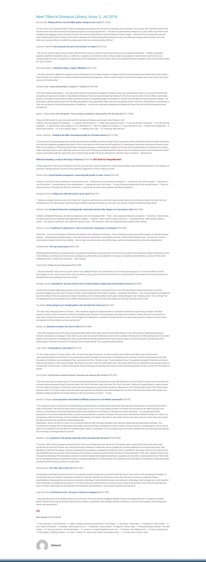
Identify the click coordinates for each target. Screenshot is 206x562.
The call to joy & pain (58, 246)
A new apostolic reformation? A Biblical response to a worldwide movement (87, 399)
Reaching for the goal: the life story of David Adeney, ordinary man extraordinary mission (92, 284)
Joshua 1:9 (88, 271)
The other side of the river (61, 468)
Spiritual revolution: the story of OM (62, 326)
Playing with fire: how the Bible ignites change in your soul (74, 22)
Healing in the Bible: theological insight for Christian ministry (80, 135)
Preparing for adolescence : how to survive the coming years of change (82, 228)
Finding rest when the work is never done (71, 194)
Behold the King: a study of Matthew (70, 68)
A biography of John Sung (59, 348)
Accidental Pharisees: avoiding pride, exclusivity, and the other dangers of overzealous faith (91, 209)
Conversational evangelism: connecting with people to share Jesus (79, 175)
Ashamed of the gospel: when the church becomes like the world (79, 438)
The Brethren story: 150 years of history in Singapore (74, 492)
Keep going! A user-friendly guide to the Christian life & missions (76, 305)
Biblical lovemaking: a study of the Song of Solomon (59, 159)
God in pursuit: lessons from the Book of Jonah (74, 46)
